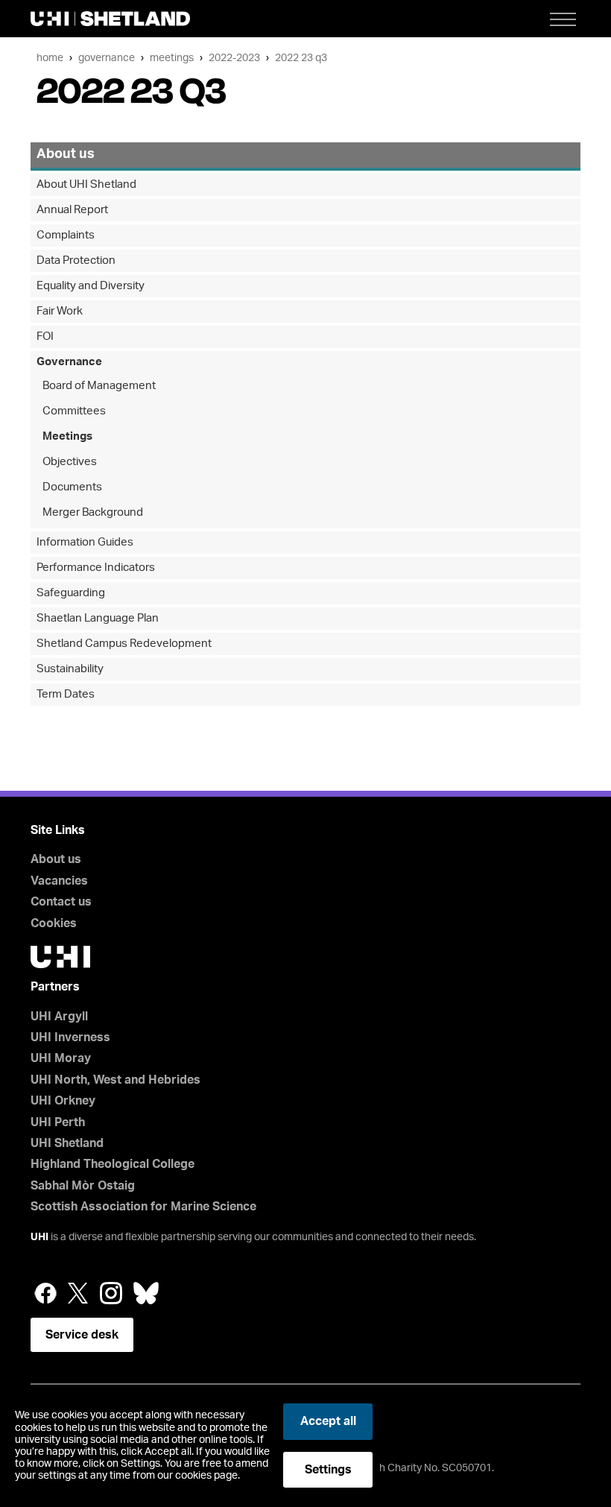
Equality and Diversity (91, 285)
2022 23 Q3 (301, 57)
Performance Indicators (96, 567)
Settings (328, 1470)
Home (50, 57)
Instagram (111, 1293)
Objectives (69, 461)
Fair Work (60, 311)
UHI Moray (61, 1058)
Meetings (172, 57)
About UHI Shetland (86, 184)
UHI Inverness (70, 1037)
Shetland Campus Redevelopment (124, 643)
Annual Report (72, 209)
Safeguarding (71, 592)
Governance (106, 57)
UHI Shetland (67, 1143)
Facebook (45, 1293)
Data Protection (76, 260)
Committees (74, 411)
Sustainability (70, 668)
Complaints (66, 235)
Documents (72, 487)
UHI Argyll (59, 1017)
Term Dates (66, 694)
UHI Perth (58, 1122)
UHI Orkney (63, 1101)
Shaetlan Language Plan (98, 618)
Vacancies (59, 881)
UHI (39, 1237)
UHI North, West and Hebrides (115, 1080)
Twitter (78, 1293)
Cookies (54, 923)
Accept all (328, 1421)
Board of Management (99, 385)
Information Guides (85, 542)
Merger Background (92, 512)
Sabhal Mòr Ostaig (83, 1186)
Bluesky (146, 1293)
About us (66, 154)
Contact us (61, 902)
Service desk (81, 1335)
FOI (45, 336)
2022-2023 (234, 57)
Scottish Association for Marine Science (143, 1207)
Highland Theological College (112, 1164)
